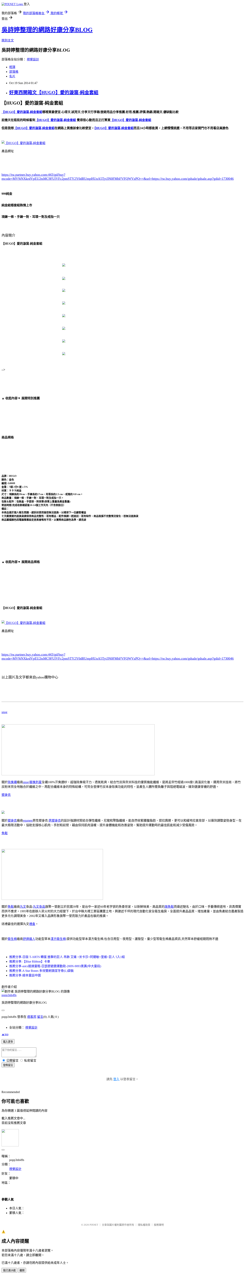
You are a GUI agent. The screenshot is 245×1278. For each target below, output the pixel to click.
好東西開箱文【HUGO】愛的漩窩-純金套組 (53, 92)
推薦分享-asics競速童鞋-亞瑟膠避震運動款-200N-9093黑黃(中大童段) (55, 966)
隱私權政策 (144, 1224)
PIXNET (94, 1224)
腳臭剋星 (35, 782)
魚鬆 (5, 833)
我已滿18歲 (9, 1270)
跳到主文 (8, 40)
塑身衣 (6, 794)
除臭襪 (12, 782)
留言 (40, 1016)
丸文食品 (39, 906)
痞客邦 (31, 1016)
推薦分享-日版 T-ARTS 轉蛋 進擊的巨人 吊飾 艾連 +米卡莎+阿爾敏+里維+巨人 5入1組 (67, 957)
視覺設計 (33, 59)
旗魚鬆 (169, 906)
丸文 (23, 906)
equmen (28, 820)
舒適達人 (29, 939)
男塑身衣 (55, 820)
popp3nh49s (9, 995)
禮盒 (32, 924)
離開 (22, 1270)
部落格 (13, 71)
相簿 (12, 67)
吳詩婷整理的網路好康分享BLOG (47, 29)
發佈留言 (8, 1065)
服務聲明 (159, 1224)
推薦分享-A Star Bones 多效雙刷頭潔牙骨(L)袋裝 (41, 970)
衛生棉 (12, 939)
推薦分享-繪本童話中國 (25, 975)
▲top (5, 1034)
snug (4, 712)
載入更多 (8, 1041)
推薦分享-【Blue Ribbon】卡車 (29, 961)
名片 (12, 76)
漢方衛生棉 (58, 939)
